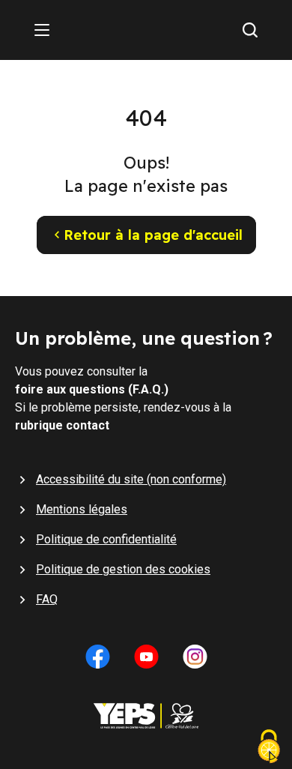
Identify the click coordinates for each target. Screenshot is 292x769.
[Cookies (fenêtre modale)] (269, 748)
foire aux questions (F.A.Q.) (91, 389)
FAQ (47, 599)
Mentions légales (81, 509)
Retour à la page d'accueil (153, 235)
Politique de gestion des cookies (123, 569)
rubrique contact (62, 425)
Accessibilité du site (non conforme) (131, 479)
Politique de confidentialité (106, 539)
